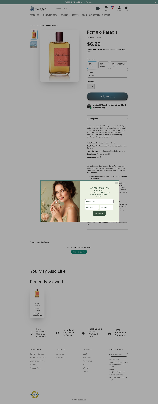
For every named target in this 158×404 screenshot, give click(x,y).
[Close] (116, 183)
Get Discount (99, 213)
